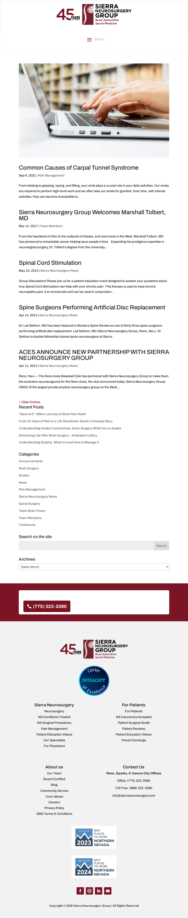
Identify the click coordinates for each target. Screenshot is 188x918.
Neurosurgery (54, 711)
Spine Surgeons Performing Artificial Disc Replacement (92, 307)
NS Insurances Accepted (134, 717)
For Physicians (54, 746)
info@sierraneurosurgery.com (133, 795)
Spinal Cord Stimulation (50, 262)
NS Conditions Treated (54, 717)
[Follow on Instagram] (89, 891)
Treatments (27, 525)
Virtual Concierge (133, 740)
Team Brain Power (32, 511)
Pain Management (51, 175)
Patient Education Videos (54, 734)
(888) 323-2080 (140, 788)
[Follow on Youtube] (107, 891)
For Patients (133, 711)
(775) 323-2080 (50, 606)
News (23, 482)
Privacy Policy (54, 808)
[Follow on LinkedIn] (98, 891)
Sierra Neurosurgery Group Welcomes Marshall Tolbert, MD (92, 215)
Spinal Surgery (29, 503)
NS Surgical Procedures (54, 722)
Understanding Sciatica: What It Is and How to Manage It (59, 442)
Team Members (51, 226)
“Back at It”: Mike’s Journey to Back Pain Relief (52, 414)
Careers (54, 802)
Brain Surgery (29, 468)
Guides (24, 475)
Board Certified (54, 779)
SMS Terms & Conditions (54, 813)
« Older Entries (29, 402)
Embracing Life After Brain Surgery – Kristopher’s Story (58, 435)
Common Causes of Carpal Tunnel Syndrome (78, 167)
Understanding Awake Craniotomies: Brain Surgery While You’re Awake (70, 428)
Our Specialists (54, 740)
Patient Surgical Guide (134, 722)
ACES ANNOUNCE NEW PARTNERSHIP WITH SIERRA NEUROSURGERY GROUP (94, 355)
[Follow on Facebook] (80, 891)
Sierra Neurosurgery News (59, 270)
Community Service (54, 791)
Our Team (54, 773)
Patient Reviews (133, 728)
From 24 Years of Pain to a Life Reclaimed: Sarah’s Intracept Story (66, 421)
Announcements (31, 461)
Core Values (54, 796)
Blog (54, 785)
